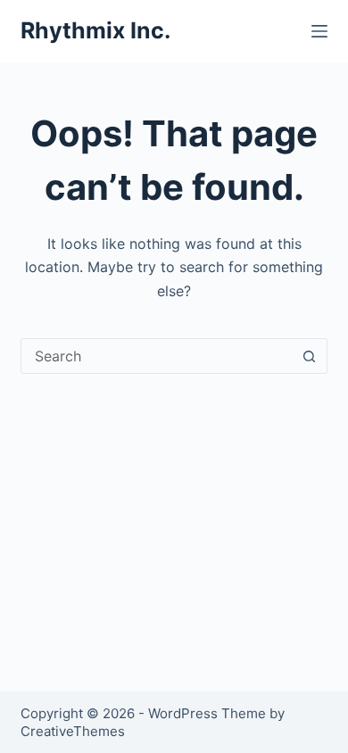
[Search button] (309, 356)
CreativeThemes (73, 731)
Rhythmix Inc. (95, 30)
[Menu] (319, 31)
